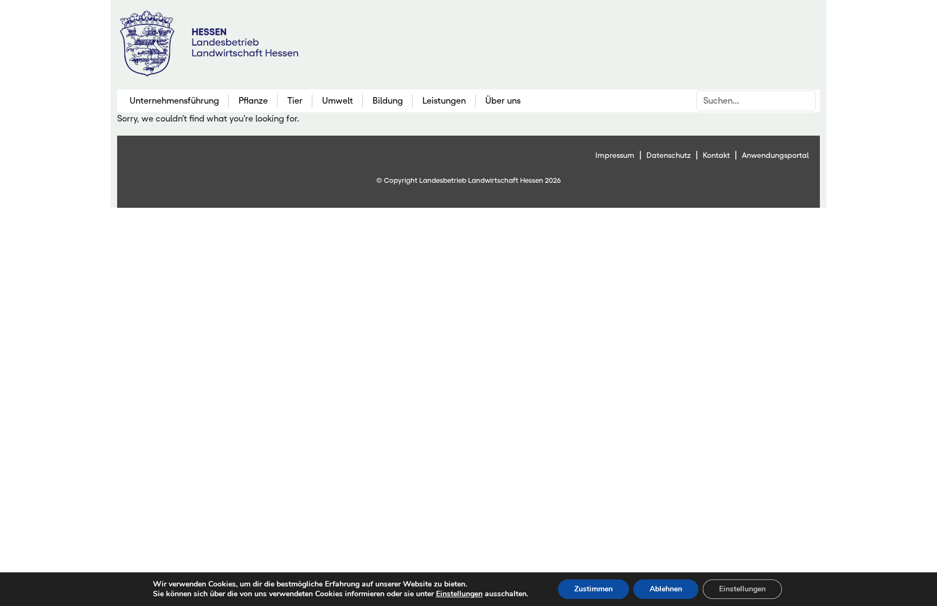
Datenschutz (668, 155)
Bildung (388, 100)
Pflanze (253, 100)
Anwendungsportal (775, 155)
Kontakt (716, 155)
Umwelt (337, 100)
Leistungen (444, 100)
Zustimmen (593, 589)
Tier (295, 100)
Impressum (614, 155)
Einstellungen (459, 594)
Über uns (503, 100)
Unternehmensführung (174, 100)
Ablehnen (666, 589)
